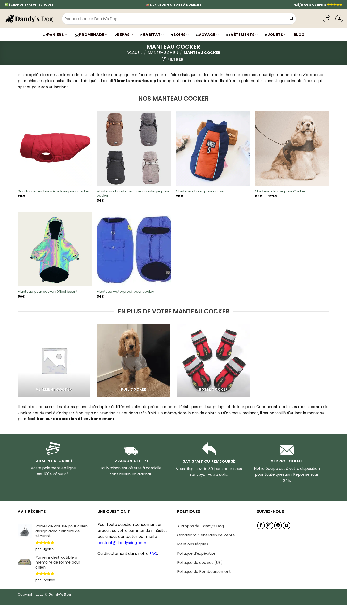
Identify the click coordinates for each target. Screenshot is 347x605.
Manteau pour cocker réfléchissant (48, 291)
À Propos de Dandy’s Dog (200, 526)
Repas (123, 34)
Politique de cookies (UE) (200, 562)
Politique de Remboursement (204, 571)
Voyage (207, 34)
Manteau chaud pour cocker (200, 191)
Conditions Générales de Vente (206, 535)
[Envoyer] (292, 19)
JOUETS (275, 34)
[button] (339, 18)
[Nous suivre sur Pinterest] (278, 525)
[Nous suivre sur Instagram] (269, 525)
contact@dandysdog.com (121, 542)
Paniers (55, 34)
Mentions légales (192, 544)
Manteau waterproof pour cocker (125, 291)
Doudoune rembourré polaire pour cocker (53, 191)
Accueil (134, 52)
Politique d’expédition (196, 553)
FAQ (153, 553)
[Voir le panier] (326, 18)
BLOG (299, 34)
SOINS (180, 34)
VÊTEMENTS (242, 34)
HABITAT (152, 34)
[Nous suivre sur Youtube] (286, 525)
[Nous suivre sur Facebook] (261, 525)
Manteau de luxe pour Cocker (280, 191)
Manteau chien (163, 52)
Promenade (91, 34)
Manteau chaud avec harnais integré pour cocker (133, 193)
